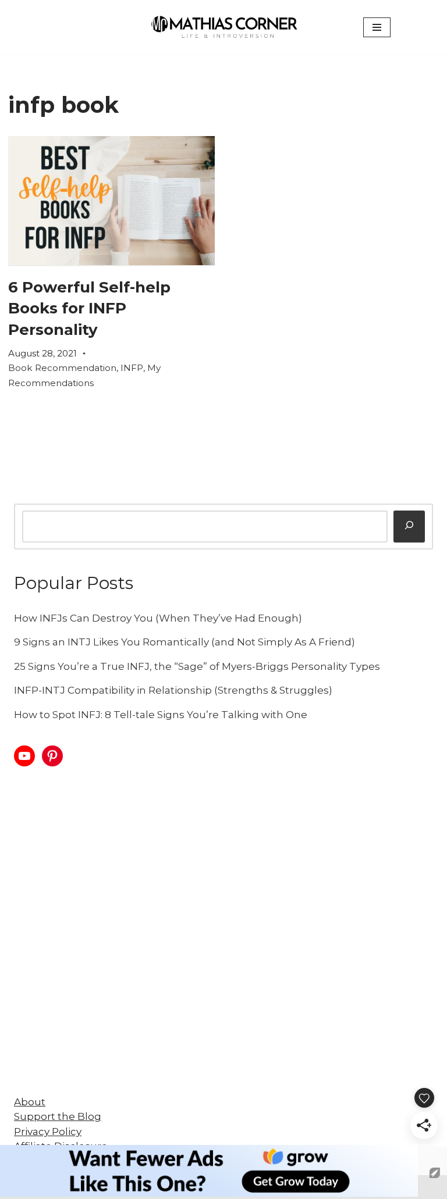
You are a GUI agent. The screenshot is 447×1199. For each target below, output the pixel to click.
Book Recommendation (62, 367)
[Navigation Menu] (377, 27)
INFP (131, 367)
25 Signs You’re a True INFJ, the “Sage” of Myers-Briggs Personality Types (197, 666)
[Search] (409, 526)
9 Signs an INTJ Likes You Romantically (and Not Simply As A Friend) (184, 642)
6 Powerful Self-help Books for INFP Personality (89, 308)
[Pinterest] (52, 755)
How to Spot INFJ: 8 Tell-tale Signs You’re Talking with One (160, 714)
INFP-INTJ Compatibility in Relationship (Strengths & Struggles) (173, 690)
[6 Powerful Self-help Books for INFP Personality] (111, 200)
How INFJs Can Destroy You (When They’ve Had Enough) (158, 618)
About (29, 1102)
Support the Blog (57, 1116)
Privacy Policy (47, 1131)
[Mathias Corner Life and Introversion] (223, 27)
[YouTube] (24, 755)
